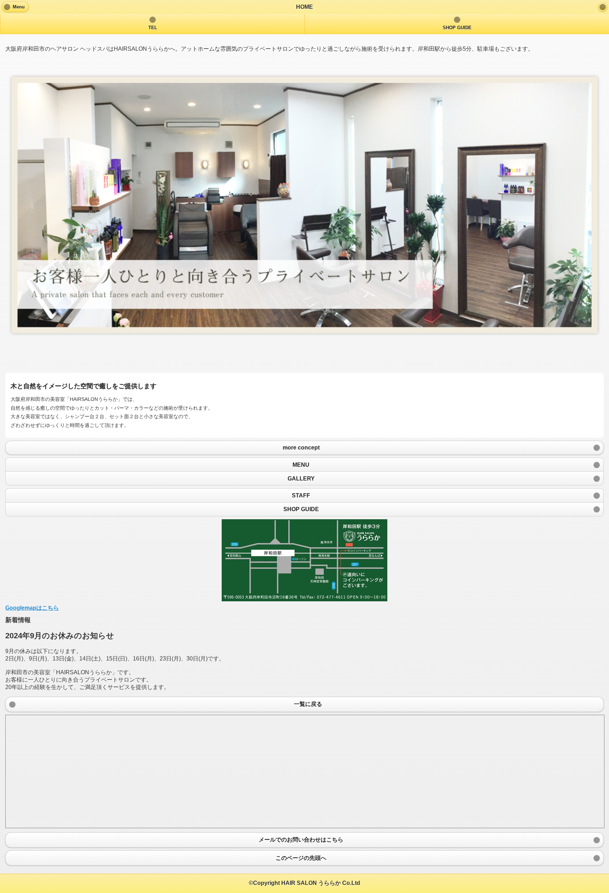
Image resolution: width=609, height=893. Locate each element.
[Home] (602, 7)
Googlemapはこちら (32, 608)
